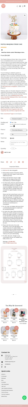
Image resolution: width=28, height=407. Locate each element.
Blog (2, 380)
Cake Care (3, 386)
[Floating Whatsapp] (24, 398)
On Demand (3, 376)
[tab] (14, 166)
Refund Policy (4, 396)
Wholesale (3, 378)
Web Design (19, 405)
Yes (12, 122)
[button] (17, 6)
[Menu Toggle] (24, 6)
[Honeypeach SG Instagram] (6, 367)
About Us (3, 374)
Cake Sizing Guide (5, 384)
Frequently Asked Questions (7, 390)
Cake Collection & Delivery (6, 388)
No (15, 122)
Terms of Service (4, 392)
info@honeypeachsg (11, 243)
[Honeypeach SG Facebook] (2, 367)
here (6, 170)
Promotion (3, 382)
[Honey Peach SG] (3, 6)
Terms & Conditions (5, 394)
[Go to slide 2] (13, 294)
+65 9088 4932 (11, 241)
